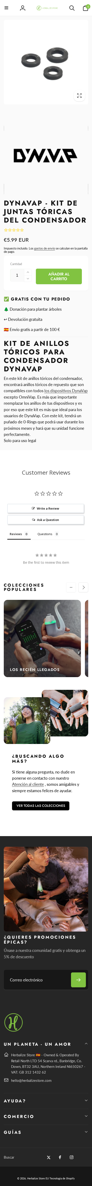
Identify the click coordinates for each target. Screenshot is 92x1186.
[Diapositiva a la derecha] (83, 587)
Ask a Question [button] (48, 520)
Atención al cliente (28, 784)
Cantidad (16, 264)
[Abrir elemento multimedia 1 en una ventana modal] (46, 62)
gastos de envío (44, 248)
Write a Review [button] (48, 508)
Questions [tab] (45, 534)
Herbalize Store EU (38, 1178)
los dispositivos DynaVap (66, 390)
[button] (6, 8)
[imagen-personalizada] (14, 1030)
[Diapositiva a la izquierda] (71, 587)
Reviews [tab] (16, 534)
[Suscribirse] (78, 979)
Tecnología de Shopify (62, 1178)
